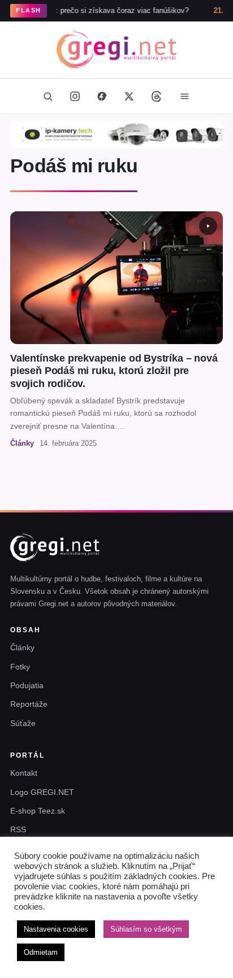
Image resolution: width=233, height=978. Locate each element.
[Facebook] (102, 96)
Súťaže (23, 723)
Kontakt (23, 772)
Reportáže (29, 703)
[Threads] (156, 96)
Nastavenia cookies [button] (56, 929)
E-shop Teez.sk (37, 810)
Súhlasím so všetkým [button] (146, 929)
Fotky (20, 666)
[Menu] (184, 96)
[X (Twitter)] (129, 96)
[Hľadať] (47, 96)
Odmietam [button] (41, 952)
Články (22, 647)
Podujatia (27, 685)
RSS (18, 829)
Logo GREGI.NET (42, 792)
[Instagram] (74, 96)
